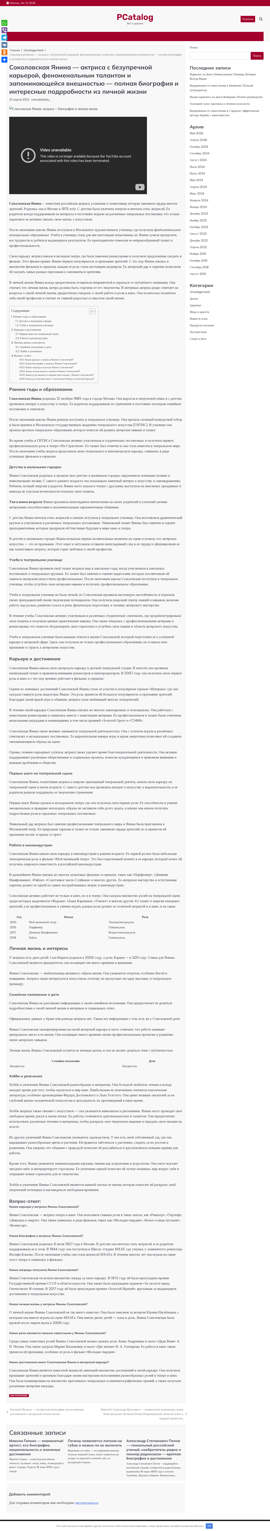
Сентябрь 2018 (199, 267)
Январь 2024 (198, 207)
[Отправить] (4, 59)
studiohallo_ (42, 99)
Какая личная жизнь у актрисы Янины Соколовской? (53, 371)
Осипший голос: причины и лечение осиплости (220, 104)
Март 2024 (197, 193)
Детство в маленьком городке (35, 321)
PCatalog (135, 17)
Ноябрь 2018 (198, 254)
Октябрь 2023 (199, 227)
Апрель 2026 (198, 140)
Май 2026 (196, 133)
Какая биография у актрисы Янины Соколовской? (51, 363)
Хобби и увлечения (31, 351)
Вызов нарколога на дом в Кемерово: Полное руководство (226, 97)
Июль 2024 (197, 167)
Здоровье (195, 305)
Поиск (194, 47)
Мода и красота (199, 312)
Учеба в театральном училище (36, 325)
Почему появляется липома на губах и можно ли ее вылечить (95, 1443)
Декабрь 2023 (199, 214)
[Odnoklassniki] (4, 52)
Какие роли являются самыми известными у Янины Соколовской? (60, 374)
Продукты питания (202, 325)
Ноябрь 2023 (198, 220)
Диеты (194, 299)
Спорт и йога (198, 339)
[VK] (4, 45)
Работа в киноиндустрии (34, 338)
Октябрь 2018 (198, 260)
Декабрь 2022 (199, 240)
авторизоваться (86, 1502)
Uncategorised (18, 1395)
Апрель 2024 (198, 187)
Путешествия (198, 332)
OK (209, 1525)
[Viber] (4, 30)
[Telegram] (4, 37)
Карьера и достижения (27, 330)
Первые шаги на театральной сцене (39, 334)
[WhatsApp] (4, 23)
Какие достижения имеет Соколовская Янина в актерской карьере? (60, 378)
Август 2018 (198, 274)
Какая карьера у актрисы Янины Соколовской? (49, 359)
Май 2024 (196, 180)
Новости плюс (199, 319)
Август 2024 (198, 160)
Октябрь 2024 (199, 147)
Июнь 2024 (197, 173)
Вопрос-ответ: (23, 356)
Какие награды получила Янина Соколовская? (49, 367)
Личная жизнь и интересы (29, 342)
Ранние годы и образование (29, 316)
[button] (90, 311)
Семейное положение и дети (35, 347)
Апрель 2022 (198, 247)
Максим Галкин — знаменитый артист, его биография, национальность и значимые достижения (36, 1447)
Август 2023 (198, 234)
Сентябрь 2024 (199, 153)
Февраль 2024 (199, 200)
